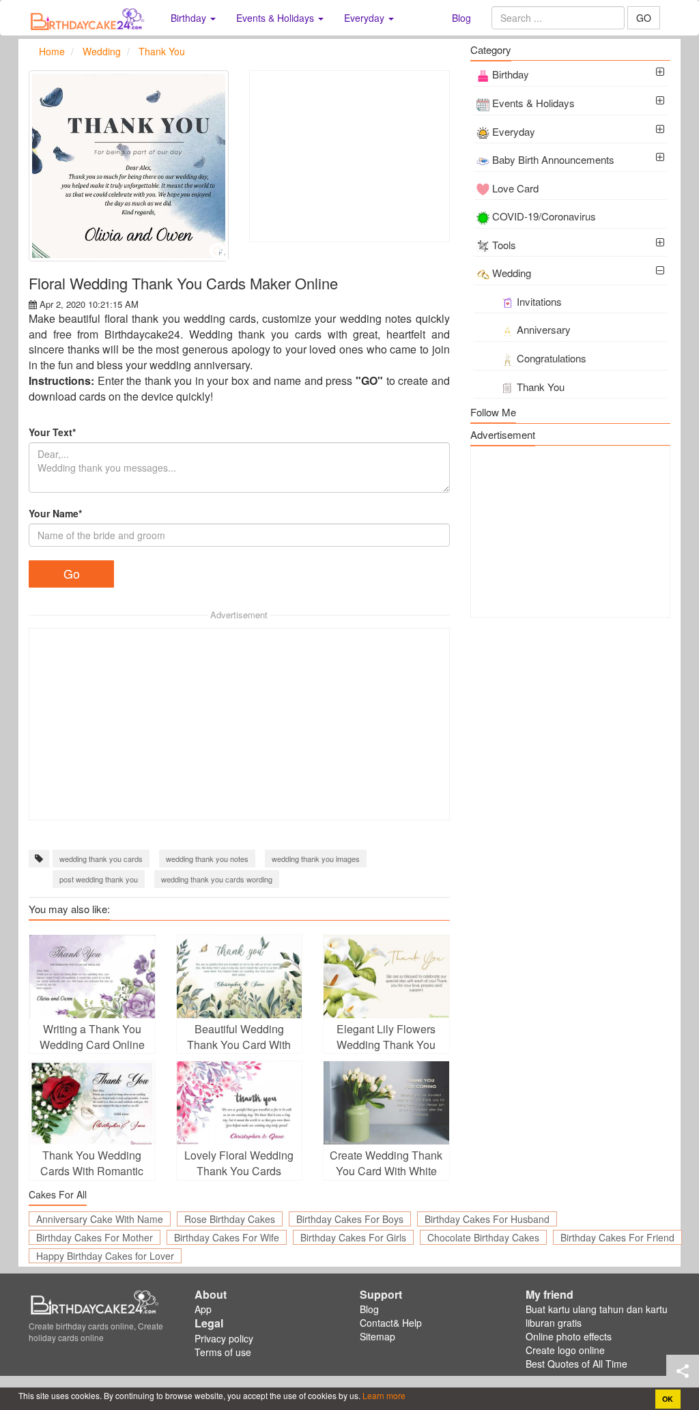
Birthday (510, 74)
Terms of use (223, 1352)
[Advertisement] (349, 156)
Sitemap (377, 1336)
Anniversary (544, 329)
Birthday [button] (190, 18)
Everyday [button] (365, 18)
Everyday (513, 131)
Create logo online (565, 1350)
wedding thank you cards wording (216, 879)
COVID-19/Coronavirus (544, 216)
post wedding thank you (98, 879)
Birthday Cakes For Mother (94, 1237)
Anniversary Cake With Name (99, 1219)
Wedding (511, 272)
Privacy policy (224, 1338)
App (203, 1309)
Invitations (539, 301)
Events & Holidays (533, 103)
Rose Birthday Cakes (229, 1219)
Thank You (541, 386)
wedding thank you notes (207, 858)
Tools (504, 245)
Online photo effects (569, 1336)
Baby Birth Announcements (553, 159)
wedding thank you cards (101, 858)
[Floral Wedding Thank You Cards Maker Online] (129, 165)
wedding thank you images (316, 858)
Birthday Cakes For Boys (349, 1219)
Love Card (515, 188)
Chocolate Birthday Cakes (483, 1237)
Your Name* (55, 513)
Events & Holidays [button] (276, 18)
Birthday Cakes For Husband (487, 1219)
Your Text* (52, 432)
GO (643, 18)
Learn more (382, 1395)
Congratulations (551, 358)
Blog (461, 18)
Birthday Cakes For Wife (226, 1237)
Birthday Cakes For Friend (617, 1237)
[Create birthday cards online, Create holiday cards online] (89, 18)
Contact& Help (391, 1322)
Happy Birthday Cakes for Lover (105, 1256)
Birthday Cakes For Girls (353, 1237)
